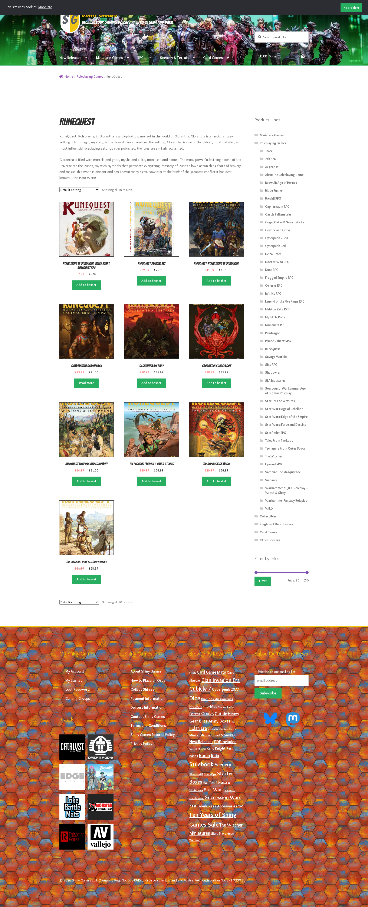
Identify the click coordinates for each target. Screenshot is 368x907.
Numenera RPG (275, 325)
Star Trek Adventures (280, 401)
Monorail (228, 735)
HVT (233, 721)
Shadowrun (273, 372)
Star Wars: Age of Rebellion (284, 409)
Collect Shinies (142, 689)
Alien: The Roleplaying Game (284, 175)
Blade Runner (274, 191)
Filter (263, 581)
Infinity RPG (273, 293)
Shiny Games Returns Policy (153, 734)
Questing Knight (197, 748)
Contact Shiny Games (148, 716)
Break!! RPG (273, 198)
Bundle (192, 672)
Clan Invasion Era (220, 680)
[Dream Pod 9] (101, 747)
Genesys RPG (274, 285)
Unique (229, 834)
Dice (194, 698)
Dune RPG (271, 270)
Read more (86, 383)
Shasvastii (196, 774)
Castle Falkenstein (278, 214)
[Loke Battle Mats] (72, 807)
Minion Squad (210, 735)
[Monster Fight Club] (101, 807)
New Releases (70, 57)
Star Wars (214, 789)
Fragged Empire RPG (279, 278)
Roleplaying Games (90, 76)
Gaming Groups (77, 698)
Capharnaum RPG (277, 206)
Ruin (215, 755)
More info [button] (45, 7)
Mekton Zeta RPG (277, 309)
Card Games (213, 57)
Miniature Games (109, 57)
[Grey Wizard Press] (101, 777)
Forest (194, 713)
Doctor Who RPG (277, 262)
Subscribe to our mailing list (275, 671)
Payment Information (147, 698)
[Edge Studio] (72, 777)
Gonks (207, 713)
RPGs (141, 57)
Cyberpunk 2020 (276, 238)
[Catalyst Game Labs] (72, 747)
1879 (268, 151)
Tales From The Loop (279, 441)
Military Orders (228, 729)
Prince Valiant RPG (278, 341)
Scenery (223, 764)
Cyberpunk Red (275, 246)
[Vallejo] (101, 837)
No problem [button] (351, 8)
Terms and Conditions (148, 725)
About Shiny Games (146, 671)
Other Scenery (270, 540)
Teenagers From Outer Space (285, 448)
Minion (194, 735)
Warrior (194, 840)
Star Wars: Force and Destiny (285, 425)
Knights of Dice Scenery (276, 524)
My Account (74, 671)
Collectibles (268, 516)
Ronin (204, 755)
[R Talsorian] (72, 837)
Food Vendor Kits (226, 707)
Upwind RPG (273, 464)
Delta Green (273, 254)
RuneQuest (272, 349)
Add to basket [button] (86, 285)
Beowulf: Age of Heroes (281, 183)
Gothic (221, 713)
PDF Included (225, 741)
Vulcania (271, 480)
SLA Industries (275, 381)
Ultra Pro (217, 833)
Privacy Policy (141, 743)
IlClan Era (198, 728)
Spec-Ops (210, 774)
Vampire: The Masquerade (283, 472)
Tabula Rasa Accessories (217, 806)
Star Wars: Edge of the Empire (286, 417)
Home (69, 76)
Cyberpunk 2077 (225, 689)
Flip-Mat (210, 706)
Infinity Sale (214, 729)
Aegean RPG (273, 167)
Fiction (195, 706)
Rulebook (201, 764)
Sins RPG (271, 365)
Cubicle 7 (200, 688)
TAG (240, 806)
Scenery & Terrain (174, 57)
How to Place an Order (149, 680)
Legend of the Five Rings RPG (285, 301)
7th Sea (270, 159)
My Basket (73, 680)
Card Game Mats (211, 672)
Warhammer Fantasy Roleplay (286, 500)
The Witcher (273, 456)
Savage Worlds (276, 357)
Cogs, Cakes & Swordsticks (284, 222)
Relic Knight (216, 748)
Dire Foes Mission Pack (217, 699)
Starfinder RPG (275, 433)
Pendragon (272, 333)
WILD (269, 508)
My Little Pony (275, 317)
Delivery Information (147, 707)
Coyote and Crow (277, 230)
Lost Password (77, 689)
